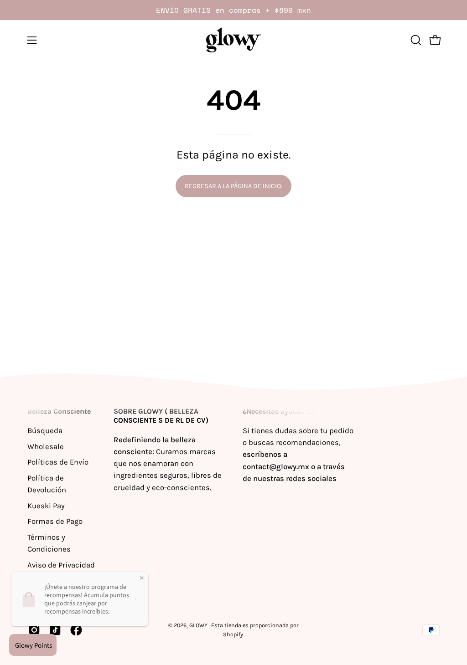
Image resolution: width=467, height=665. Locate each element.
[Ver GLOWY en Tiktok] (55, 630)
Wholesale (45, 446)
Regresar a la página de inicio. (233, 186)
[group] (233, 10)
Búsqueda (44, 430)
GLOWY (199, 625)
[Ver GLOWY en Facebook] (76, 630)
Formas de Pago (55, 521)
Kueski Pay (46, 505)
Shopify (233, 634)
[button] (415, 40)
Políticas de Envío (57, 462)
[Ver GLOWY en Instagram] (34, 630)
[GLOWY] (233, 39)
